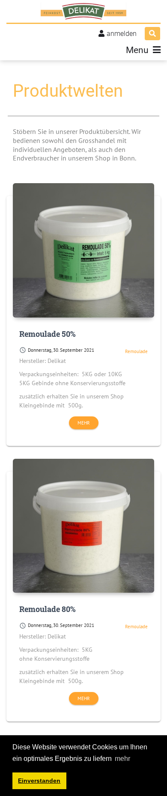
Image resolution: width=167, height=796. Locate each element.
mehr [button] (122, 758)
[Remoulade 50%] (83, 250)
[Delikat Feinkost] (83, 11)
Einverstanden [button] (39, 780)
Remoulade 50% (47, 334)
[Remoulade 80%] (83, 526)
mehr (84, 423)
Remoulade (136, 351)
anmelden (122, 34)
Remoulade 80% (47, 609)
